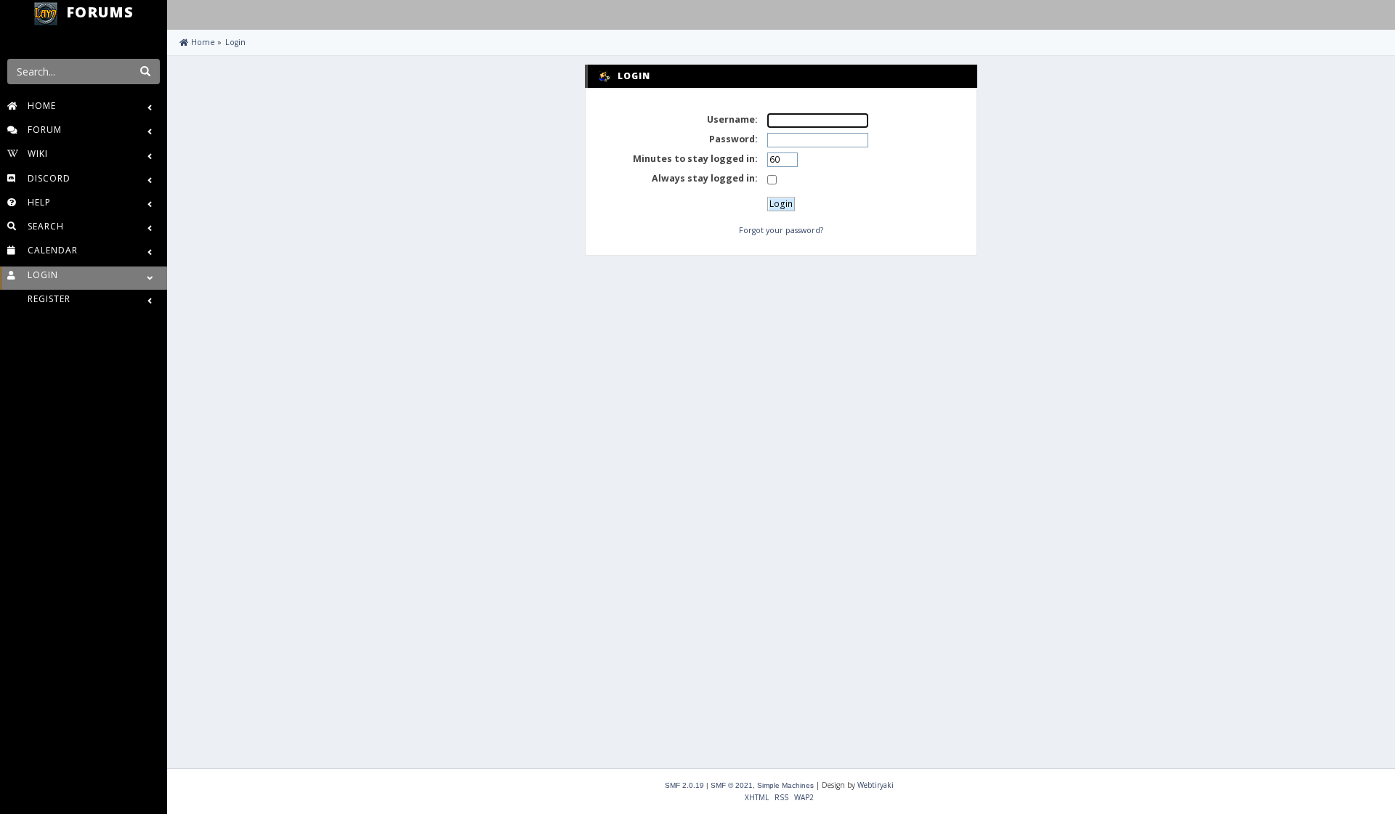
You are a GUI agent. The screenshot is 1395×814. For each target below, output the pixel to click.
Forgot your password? (781, 230)
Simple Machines (785, 785)
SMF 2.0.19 (684, 785)
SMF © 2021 (732, 785)
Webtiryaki (875, 785)
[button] (181, 13)
